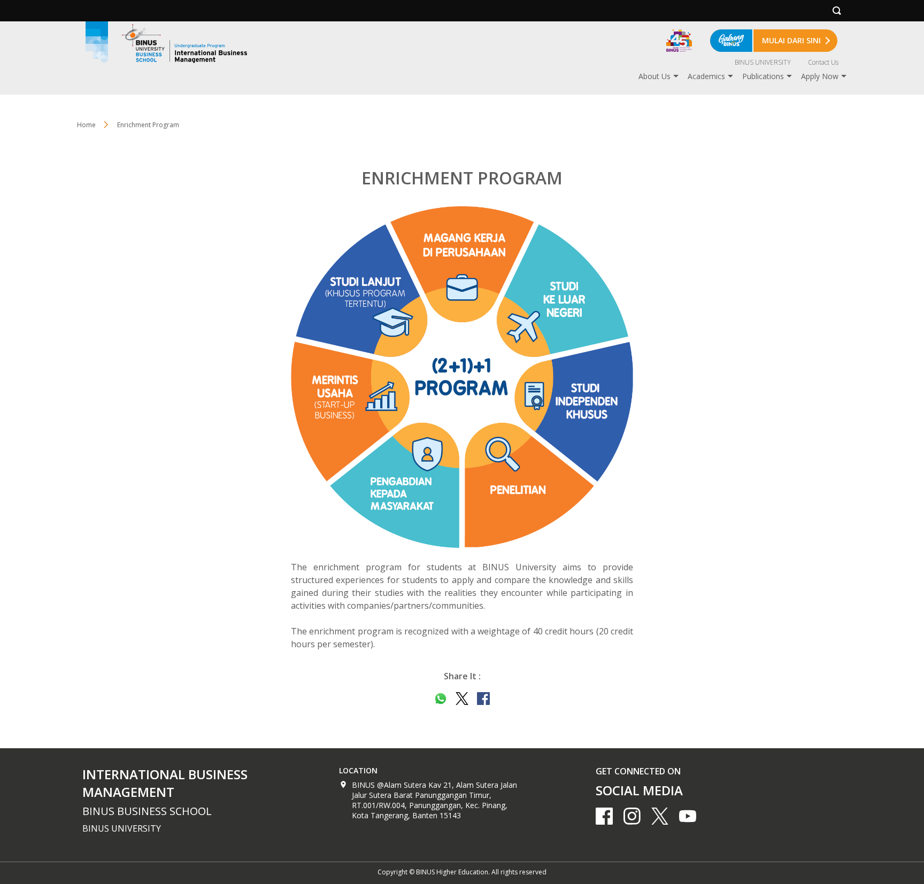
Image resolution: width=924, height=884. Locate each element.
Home (86, 124)
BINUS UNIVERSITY (763, 62)
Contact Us (823, 62)
